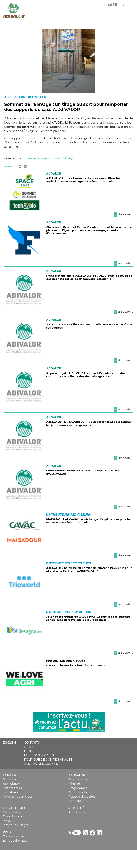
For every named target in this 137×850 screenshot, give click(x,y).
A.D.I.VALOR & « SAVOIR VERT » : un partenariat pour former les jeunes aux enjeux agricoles (88, 423)
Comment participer (17, 796)
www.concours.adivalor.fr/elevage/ (51, 158)
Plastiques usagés (16, 825)
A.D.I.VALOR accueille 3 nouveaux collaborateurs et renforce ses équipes (89, 326)
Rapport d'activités (81, 796)
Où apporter (11, 812)
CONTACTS (32, 742)
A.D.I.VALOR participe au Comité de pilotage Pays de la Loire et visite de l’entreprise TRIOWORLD (89, 569)
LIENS (28, 751)
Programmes (77, 788)
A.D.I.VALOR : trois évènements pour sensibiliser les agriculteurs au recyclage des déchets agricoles (83, 180)
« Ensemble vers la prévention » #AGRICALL (77, 665)
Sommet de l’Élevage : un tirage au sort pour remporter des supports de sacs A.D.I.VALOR (66, 107)
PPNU (7, 820)
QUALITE (30, 746)
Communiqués (14, 836)
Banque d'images (15, 840)
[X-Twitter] (85, 834)
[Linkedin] (99, 834)
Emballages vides (15, 816)
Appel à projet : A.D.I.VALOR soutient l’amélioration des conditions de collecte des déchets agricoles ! (85, 374)
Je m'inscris (76, 812)
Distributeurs (12, 788)
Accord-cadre (78, 792)
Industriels (10, 792)
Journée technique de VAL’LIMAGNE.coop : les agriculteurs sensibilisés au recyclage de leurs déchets (88, 618)
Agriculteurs (11, 783)
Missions (74, 783)
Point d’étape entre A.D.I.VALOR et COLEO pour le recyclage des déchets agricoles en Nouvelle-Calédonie (89, 277)
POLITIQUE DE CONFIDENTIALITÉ (48, 759)
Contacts (75, 801)
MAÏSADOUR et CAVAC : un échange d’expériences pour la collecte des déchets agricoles (88, 521)
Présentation (12, 779)
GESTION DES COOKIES (41, 764)
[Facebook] (20, 166)
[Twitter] (25, 166)
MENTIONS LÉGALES (39, 755)
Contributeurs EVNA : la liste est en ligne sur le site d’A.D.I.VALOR (82, 472)
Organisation (77, 779)
